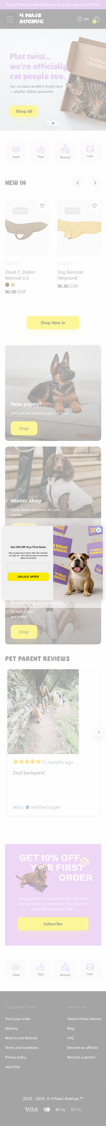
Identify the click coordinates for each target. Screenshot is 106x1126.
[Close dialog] (98, 530)
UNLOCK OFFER (28, 576)
